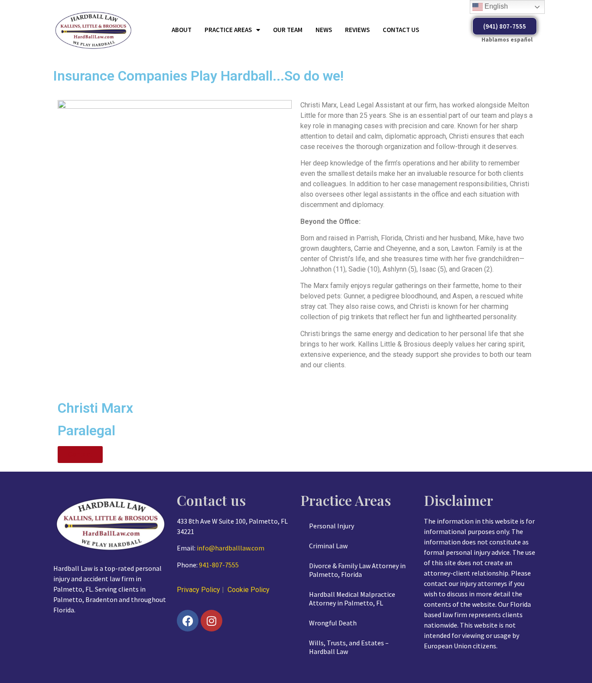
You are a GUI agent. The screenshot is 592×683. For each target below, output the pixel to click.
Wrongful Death (333, 622)
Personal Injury (331, 525)
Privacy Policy (198, 590)
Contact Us (401, 30)
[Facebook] (187, 620)
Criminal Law (328, 545)
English (495, 6)
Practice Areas (228, 30)
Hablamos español (507, 39)
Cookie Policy (249, 590)
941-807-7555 (219, 564)
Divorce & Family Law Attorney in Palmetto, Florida (357, 570)
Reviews (357, 30)
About (182, 30)
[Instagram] (211, 620)
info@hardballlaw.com (230, 548)
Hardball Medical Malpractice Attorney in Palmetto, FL (352, 598)
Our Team (288, 30)
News (324, 30)
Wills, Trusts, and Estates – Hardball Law (349, 647)
